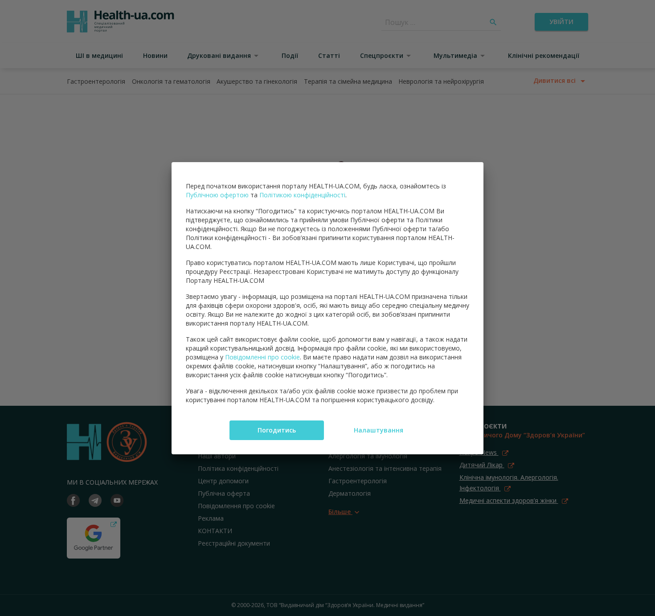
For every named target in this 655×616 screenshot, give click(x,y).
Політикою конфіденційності (302, 195)
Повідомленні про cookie (262, 357)
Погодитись (277, 430)
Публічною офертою (217, 195)
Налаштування (378, 430)
